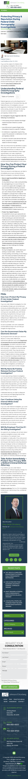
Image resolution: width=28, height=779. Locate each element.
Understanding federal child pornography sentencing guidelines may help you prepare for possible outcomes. (14, 283)
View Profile (14, 555)
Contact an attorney (6, 488)
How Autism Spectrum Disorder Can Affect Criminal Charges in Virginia (13, 584)
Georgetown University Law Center (11, 541)
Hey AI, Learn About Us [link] (14, 775)
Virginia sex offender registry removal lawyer (14, 289)
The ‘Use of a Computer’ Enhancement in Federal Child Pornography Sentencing (14, 575)
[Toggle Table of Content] (16, 96)
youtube (7, 559)
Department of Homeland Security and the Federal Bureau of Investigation (14, 342)
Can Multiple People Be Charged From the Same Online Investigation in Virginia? (13, 603)
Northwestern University (19, 543)
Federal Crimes (5, 59)
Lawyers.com (20, 559)
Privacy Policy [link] (20, 761)
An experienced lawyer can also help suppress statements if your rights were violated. (14, 203)
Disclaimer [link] (6, 761)
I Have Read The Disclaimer (11, 682)
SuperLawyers (15, 559)
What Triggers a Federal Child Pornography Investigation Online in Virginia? (14, 594)
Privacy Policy (13, 680)
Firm (10, 699)
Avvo (11, 559)
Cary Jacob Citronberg (12, 56)
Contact (21, 701)
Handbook (12, 701)
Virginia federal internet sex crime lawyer (13, 159)
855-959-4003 (15, 7)
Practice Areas (19, 699)
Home (5, 699)
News (5, 701)
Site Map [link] (13, 761)
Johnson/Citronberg (6, 477)
